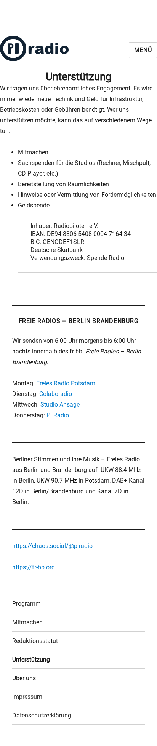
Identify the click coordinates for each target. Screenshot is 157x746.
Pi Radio (57, 415)
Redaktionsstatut (35, 641)
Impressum (27, 696)
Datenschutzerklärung (41, 715)
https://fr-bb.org (33, 567)
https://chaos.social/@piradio (52, 546)
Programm (26, 603)
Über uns (24, 678)
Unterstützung (31, 659)
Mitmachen (27, 622)
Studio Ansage (60, 404)
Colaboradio (55, 394)
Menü (143, 50)
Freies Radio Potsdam (65, 383)
